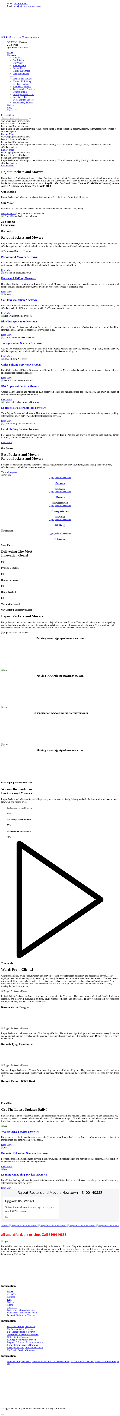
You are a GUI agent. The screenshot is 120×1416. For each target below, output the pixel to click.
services (10, 76)
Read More (6, 270)
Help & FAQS (19, 65)
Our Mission (18, 60)
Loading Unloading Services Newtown (24, 1174)
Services (11, 1297)
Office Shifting (20, 92)
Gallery (10, 105)
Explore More (7, 134)
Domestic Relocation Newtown (21, 1315)
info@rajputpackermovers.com (28, 6)
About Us (17, 57)
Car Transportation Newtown (20, 1329)
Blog (9, 107)
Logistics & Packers (22, 97)
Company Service (21, 73)
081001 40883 (21, 3)
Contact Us (12, 110)
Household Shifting (22, 81)
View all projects (9, 472)
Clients (10, 1305)
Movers (60, 497)
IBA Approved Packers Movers (21, 1339)
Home (10, 52)
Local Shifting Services (23, 99)
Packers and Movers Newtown (21, 1310)
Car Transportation (21, 84)
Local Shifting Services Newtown (22, 1345)
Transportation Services (24, 89)
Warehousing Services (23, 102)
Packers (60, 483)
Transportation (60, 511)
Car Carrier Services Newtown (21, 1350)
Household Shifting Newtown (21, 1326)
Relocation (60, 539)
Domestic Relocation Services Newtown (24, 1153)
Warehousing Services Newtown (20, 1131)
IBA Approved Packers (23, 94)
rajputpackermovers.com (60, 477)
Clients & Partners (21, 71)
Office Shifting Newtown (19, 1337)
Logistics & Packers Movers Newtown (25, 1342)
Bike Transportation (22, 86)
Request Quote (8, 115)
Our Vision (18, 63)
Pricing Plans (19, 68)
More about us (8, 213)
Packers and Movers (22, 78)
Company (11, 55)
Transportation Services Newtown (22, 1334)
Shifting (60, 525)
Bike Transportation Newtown (21, 1332)
